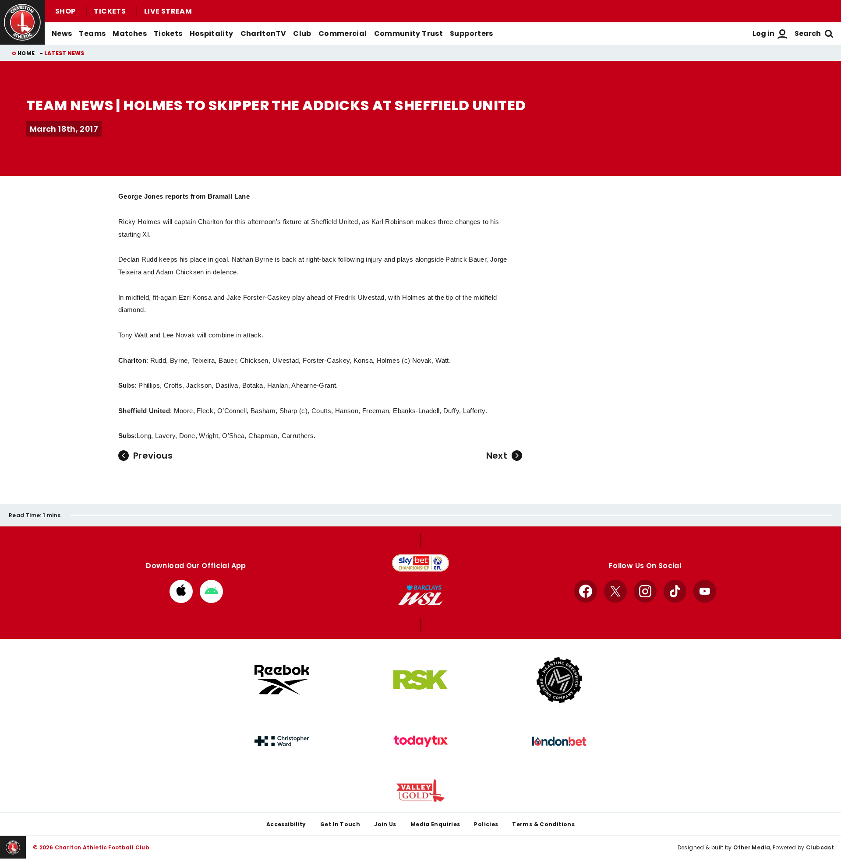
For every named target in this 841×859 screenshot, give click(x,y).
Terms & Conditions (543, 824)
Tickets (110, 11)
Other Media (751, 847)
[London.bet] (559, 741)
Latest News (64, 53)
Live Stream (168, 11)
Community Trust (408, 33)
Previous (153, 455)
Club (302, 33)
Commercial (342, 33)
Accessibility (286, 824)
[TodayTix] (420, 741)
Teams (92, 33)
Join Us (385, 824)
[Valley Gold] (420, 790)
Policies (486, 824)
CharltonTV (263, 33)
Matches (130, 33)
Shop (65, 11)
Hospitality (211, 33)
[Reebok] (281, 680)
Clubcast (820, 847)
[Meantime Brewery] (559, 680)
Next (496, 455)
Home (26, 53)
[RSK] (420, 680)
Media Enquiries (435, 824)
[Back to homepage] (22, 22)
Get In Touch (340, 824)
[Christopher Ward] (281, 741)
